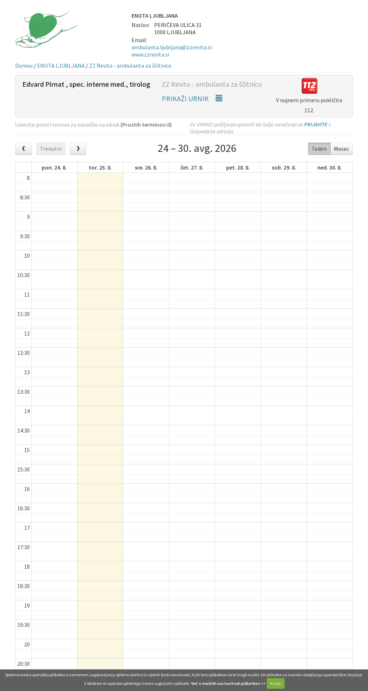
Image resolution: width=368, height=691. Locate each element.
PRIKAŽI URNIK (186, 98)
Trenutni (50, 148)
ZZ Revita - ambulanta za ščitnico (130, 65)
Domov (24, 65)
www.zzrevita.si (150, 54)
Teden (319, 148)
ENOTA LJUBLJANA (61, 65)
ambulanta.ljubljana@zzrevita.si (172, 47)
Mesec (341, 148)
